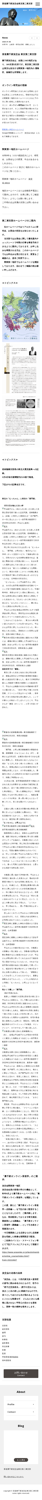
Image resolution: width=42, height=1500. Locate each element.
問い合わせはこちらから (14, 1477)
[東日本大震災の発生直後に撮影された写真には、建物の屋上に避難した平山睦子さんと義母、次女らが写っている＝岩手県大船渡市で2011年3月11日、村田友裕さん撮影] (5, 652)
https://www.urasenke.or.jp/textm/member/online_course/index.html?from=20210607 (20, 1256)
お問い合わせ (21, 1372)
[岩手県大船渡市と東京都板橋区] (32, 826)
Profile (11, 1404)
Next (37, 38)
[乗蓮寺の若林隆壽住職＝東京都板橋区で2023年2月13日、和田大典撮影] (5, 739)
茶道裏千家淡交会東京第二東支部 (17, 3)
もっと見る (21, 1460)
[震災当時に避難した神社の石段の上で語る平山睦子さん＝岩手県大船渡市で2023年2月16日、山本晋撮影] (5, 934)
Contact (12, 1412)
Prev (31, 38)
